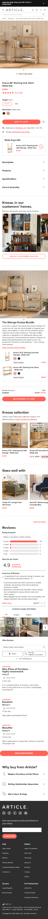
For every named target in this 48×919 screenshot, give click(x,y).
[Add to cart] (41, 146)
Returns (5, 858)
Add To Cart (21, 122)
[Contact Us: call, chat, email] (33, 10)
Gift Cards (27, 853)
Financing (27, 858)
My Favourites (7, 893)
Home (4, 18)
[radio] (4, 113)
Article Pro (27, 888)
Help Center (6, 848)
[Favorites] (41, 10)
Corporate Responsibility (11, 867)
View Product (18, 362)
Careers (27, 872)
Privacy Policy (17, 907)
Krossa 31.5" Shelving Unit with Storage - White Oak (27, 147)
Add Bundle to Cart (24, 399)
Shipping (5, 853)
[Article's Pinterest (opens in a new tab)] (9, 813)
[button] (33, 10)
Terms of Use (7, 907)
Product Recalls (7, 862)
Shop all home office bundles (14, 348)
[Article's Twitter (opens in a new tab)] (20, 813)
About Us (27, 862)
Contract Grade (29, 893)
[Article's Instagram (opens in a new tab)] (3, 813)
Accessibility (28, 909)
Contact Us (6, 872)
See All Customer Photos (24, 256)
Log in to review (39, 522)
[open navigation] (4, 10)
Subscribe (10, 836)
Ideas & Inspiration (31, 848)
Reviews (27, 867)
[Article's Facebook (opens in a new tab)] (14, 813)
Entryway (11, 18)
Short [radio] (7, 104)
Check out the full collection (26, 419)
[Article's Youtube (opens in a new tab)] (25, 813)
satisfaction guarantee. (21, 132)
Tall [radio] (16, 104)
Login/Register (7, 888)
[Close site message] (43, 3)
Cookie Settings (17, 909)
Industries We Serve (31, 897)
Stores (26, 876)
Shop (36, 909)
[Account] (37, 10)
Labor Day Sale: (8, 2)
